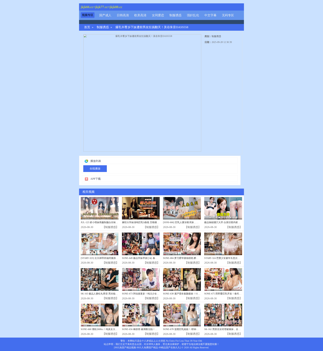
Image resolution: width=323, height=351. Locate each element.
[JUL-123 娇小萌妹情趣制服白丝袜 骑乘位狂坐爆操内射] (100, 208)
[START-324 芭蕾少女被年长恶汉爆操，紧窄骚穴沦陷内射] (223, 244)
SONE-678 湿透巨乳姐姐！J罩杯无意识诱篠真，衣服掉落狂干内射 (197, 329)
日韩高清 (123, 15)
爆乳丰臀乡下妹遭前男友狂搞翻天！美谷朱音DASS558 (151, 27)
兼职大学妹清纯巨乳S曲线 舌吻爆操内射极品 (145, 222)
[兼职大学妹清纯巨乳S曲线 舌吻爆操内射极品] (141, 208)
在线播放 (95, 168)
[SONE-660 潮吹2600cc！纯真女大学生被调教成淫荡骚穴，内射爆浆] (100, 315)
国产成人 (105, 15)
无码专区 (228, 15)
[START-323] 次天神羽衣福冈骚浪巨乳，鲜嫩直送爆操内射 (111, 258)
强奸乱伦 (193, 15)
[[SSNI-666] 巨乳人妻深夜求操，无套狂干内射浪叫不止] (182, 208)
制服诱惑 (175, 15)
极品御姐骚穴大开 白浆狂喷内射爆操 (223, 222)
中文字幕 (210, 15)
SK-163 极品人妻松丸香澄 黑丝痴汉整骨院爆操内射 (107, 293)
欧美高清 (140, 15)
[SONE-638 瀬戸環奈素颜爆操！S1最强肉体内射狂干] (182, 279)
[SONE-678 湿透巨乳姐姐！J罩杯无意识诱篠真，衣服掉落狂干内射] (182, 315)
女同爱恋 (158, 15)
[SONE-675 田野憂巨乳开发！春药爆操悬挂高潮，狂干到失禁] (223, 279)
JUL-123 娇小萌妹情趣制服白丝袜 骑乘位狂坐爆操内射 (109, 222)
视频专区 (87, 15)
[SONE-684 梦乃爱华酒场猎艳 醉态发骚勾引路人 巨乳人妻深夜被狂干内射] (182, 244)
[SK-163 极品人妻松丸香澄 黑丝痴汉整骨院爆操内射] (100, 279)
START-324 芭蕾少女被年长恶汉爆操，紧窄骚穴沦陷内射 (233, 258)
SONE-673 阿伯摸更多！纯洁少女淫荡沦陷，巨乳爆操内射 (152, 293)
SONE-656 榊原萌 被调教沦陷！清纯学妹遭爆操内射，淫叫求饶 (155, 329)
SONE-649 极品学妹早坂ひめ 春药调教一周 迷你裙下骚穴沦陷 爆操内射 (159, 258)
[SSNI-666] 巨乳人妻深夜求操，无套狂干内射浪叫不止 (191, 222)
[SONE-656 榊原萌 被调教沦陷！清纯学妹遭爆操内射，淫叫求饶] (141, 315)
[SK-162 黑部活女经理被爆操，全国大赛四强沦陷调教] (223, 315)
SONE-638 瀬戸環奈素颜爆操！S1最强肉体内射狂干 (190, 293)
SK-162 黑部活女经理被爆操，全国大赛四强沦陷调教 (231, 329)
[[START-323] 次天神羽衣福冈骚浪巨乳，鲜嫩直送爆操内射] (100, 244)
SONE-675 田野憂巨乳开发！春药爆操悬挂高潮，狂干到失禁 (235, 293)
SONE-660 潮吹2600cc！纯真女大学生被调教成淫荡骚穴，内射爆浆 (116, 329)
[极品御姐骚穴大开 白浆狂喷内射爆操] (223, 208)
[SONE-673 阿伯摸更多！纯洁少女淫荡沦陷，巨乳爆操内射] (141, 279)
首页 (87, 27)
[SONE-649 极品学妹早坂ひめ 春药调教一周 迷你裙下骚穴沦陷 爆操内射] (141, 244)
